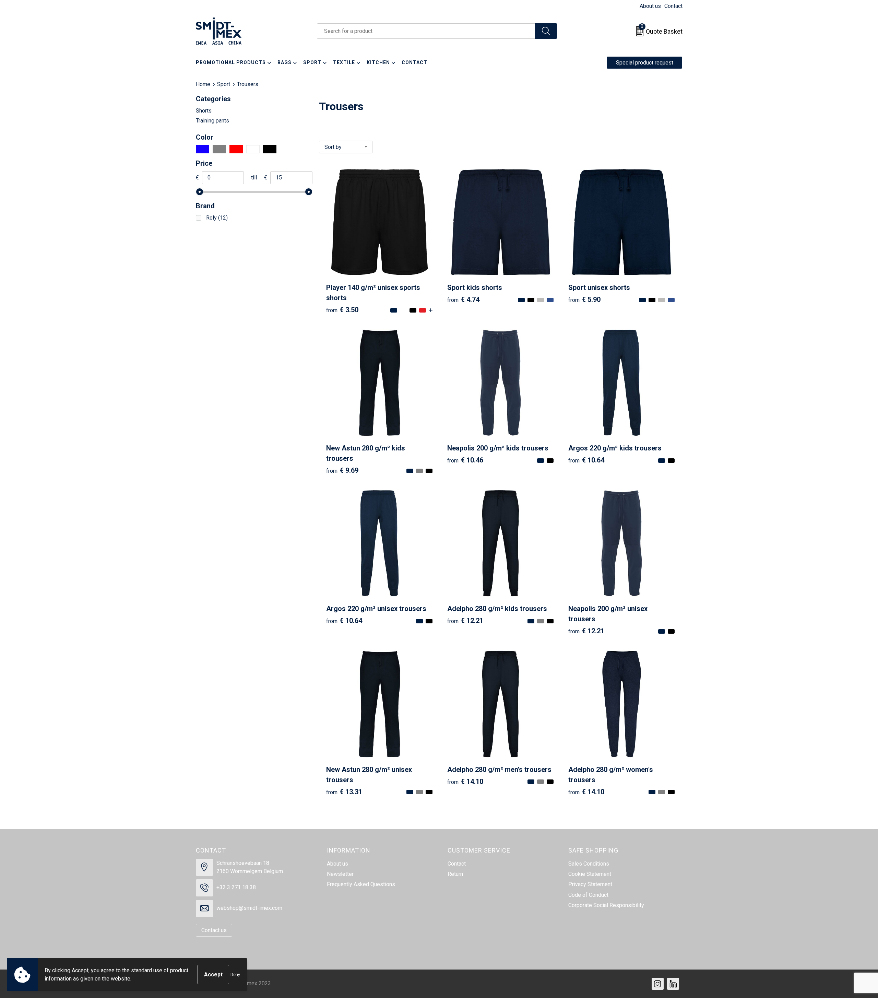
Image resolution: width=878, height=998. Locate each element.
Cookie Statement (589, 874)
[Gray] (219, 149)
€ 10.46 (465, 460)
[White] (253, 149)
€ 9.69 (342, 470)
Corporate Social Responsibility (606, 905)
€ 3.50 (342, 310)
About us (650, 6)
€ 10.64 (586, 460)
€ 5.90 (584, 299)
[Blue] (202, 149)
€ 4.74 (463, 299)
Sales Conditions (588, 863)
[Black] (269, 149)
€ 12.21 (465, 621)
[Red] (236, 149)
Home (203, 84)
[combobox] (426, 31)
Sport (223, 84)
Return (455, 874)
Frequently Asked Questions (361, 884)
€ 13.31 (344, 792)
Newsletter (340, 874)
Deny (235, 974)
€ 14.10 (465, 781)
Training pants (212, 120)
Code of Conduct (588, 895)
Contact (673, 6)
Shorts (204, 110)
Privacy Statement (590, 884)
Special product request (644, 62)
